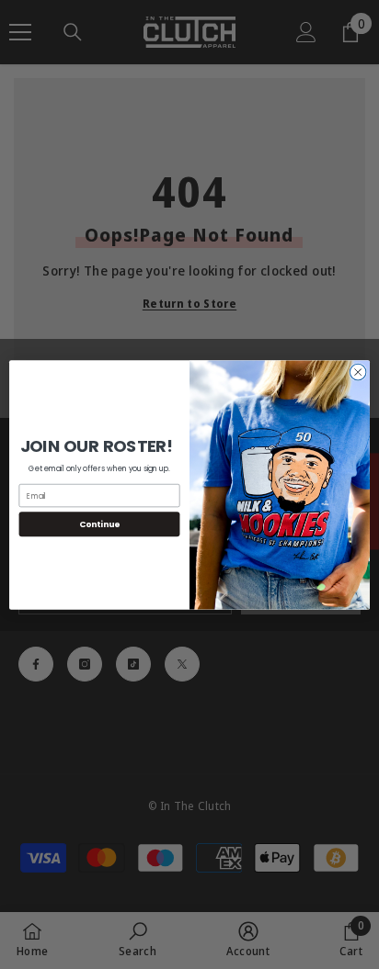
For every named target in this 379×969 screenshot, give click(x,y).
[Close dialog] (358, 372)
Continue (99, 524)
